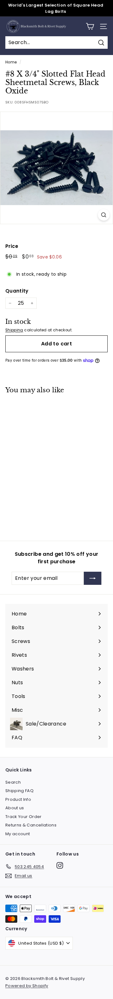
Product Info (18, 799)
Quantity (17, 291)
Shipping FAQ (19, 791)
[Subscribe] (92, 578)
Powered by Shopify (26, 986)
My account (17, 834)
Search (13, 782)
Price (12, 246)
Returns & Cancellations (30, 825)
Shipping (14, 330)
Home (11, 62)
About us (14, 808)
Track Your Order (23, 817)
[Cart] (90, 26)
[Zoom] (104, 215)
